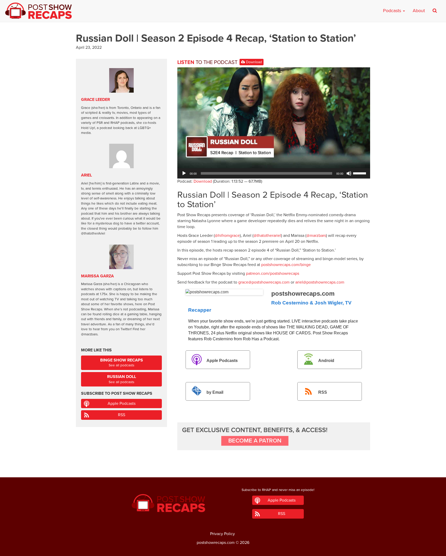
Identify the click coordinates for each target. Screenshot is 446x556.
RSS (322, 392)
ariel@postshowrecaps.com (319, 282)
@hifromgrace (227, 235)
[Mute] (349, 173)
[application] (273, 173)
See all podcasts (121, 363)
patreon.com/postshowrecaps (272, 273)
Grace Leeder (95, 99)
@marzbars (316, 235)
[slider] (360, 173)
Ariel (86, 175)
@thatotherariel (267, 235)
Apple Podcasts (222, 360)
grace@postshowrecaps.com (264, 282)
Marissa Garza (97, 276)
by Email (214, 392)
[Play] (184, 173)
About (419, 10)
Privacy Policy (222, 533)
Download (253, 62)
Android (326, 360)
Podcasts (392, 10)
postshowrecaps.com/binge (286, 264)
